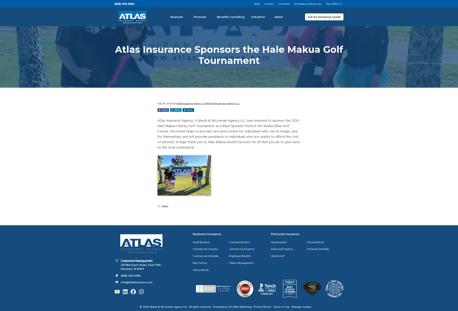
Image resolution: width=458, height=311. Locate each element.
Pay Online (332, 3)
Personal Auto (315, 242)
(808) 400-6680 (124, 4)
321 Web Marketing (240, 307)
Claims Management (241, 263)
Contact (269, 3)
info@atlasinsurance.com (137, 282)
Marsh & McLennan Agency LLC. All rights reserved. (180, 307)
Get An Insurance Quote (324, 17)
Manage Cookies (301, 307)
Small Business (201, 242)
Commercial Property (242, 249)
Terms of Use (281, 307)
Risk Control (200, 263)
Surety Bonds (201, 270)
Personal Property (282, 249)
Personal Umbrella (318, 249)
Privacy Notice (262, 307)
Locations (284, 3)
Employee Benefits (240, 256)
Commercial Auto (239, 242)
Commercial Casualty (205, 249)
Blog (257, 3)
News (165, 206)
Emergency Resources (307, 3)
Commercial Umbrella (205, 256)
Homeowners (279, 242)
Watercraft (278, 256)
